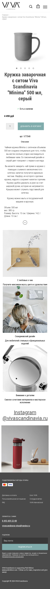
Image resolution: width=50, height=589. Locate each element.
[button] (16, 68)
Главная (5, 15)
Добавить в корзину (30, 126)
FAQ (3, 502)
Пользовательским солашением (13, 557)
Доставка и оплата (9, 495)
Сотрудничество (36, 499)
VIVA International (36, 502)
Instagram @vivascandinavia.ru (25, 415)
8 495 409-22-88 (9, 521)
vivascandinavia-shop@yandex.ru (16, 525)
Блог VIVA (33, 495)
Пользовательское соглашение (14, 499)
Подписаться (25, 547)
